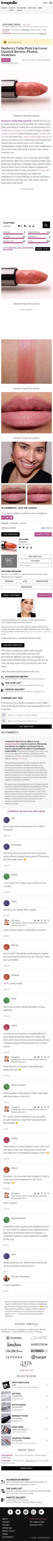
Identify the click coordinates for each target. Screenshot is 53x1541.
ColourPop (6, 33)
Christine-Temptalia (20, 1276)
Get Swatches (26, 726)
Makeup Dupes (12, 9)
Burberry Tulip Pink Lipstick (16, 120)
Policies (5, 1525)
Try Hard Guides (37, 1522)
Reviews (5, 60)
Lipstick (23, 523)
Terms (5, 1534)
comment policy (12, 743)
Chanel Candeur (9, 133)
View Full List (26, 1370)
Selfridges (8, 250)
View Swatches (35, 557)
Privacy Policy (8, 1531)
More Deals (26, 1468)
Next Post (46, 528)
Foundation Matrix (21, 9)
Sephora (12, 248)
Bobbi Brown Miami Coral (13, 130)
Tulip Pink (8, 223)
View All (27, 24)
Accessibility (8, 1537)
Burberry (14, 523)
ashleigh (15, 975)
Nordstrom (27, 248)
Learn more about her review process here (21, 638)
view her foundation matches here (25, 632)
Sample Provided (43, 60)
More (40, 8)
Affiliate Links (28, 60)
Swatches (32, 8)
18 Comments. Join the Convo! (19, 508)
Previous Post (8, 528)
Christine (5, 63)
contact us (22, 758)
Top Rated (35, 561)
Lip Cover (23, 539)
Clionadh (6, 30)
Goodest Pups (36, 1525)
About (5, 1519)
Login (44, 3)
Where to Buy (42, 249)
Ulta (19, 248)
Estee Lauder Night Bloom (36, 136)
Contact (6, 1522)
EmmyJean (16, 844)
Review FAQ (44, 595)
